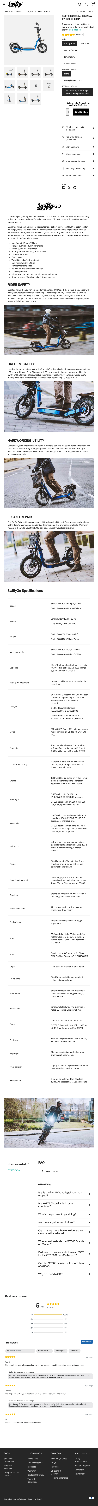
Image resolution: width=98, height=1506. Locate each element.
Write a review (87, 1342)
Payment (55, 1467)
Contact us (79, 1470)
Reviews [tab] (12, 1342)
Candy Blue (69, 43)
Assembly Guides (59, 1459)
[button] (49, 1314)
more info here (75, 30)
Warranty (31, 1471)
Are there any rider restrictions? (56, 1222)
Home (6, 12)
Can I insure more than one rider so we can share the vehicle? (60, 1232)
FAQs (53, 1463)
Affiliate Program (82, 1466)
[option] (29, 41)
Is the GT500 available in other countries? (56, 1205)
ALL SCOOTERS (17, 12)
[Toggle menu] (4, 4)
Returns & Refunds (59, 1478)
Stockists (31, 1467)
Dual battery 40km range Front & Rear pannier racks (77, 91)
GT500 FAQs (14, 1170)
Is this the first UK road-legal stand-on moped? (60, 1194)
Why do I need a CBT (50, 1274)
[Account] (86, 3)
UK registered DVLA (73, 80)
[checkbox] (75, 1351)
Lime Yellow (69, 57)
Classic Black (70, 64)
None (66, 74)
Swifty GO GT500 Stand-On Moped (38, 12)
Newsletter (79, 1474)
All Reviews (32, 1459)
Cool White (85, 43)
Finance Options (34, 1463)
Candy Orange (70, 50)
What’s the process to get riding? (57, 1214)
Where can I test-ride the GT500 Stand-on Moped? (61, 1243)
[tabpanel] (49, 1388)
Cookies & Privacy (35, 1475)
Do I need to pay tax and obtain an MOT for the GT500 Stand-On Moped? (61, 1253)
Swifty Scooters (22, 1499)
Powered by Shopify (35, 1499)
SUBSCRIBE (81, 112)
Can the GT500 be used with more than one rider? (61, 1264)
